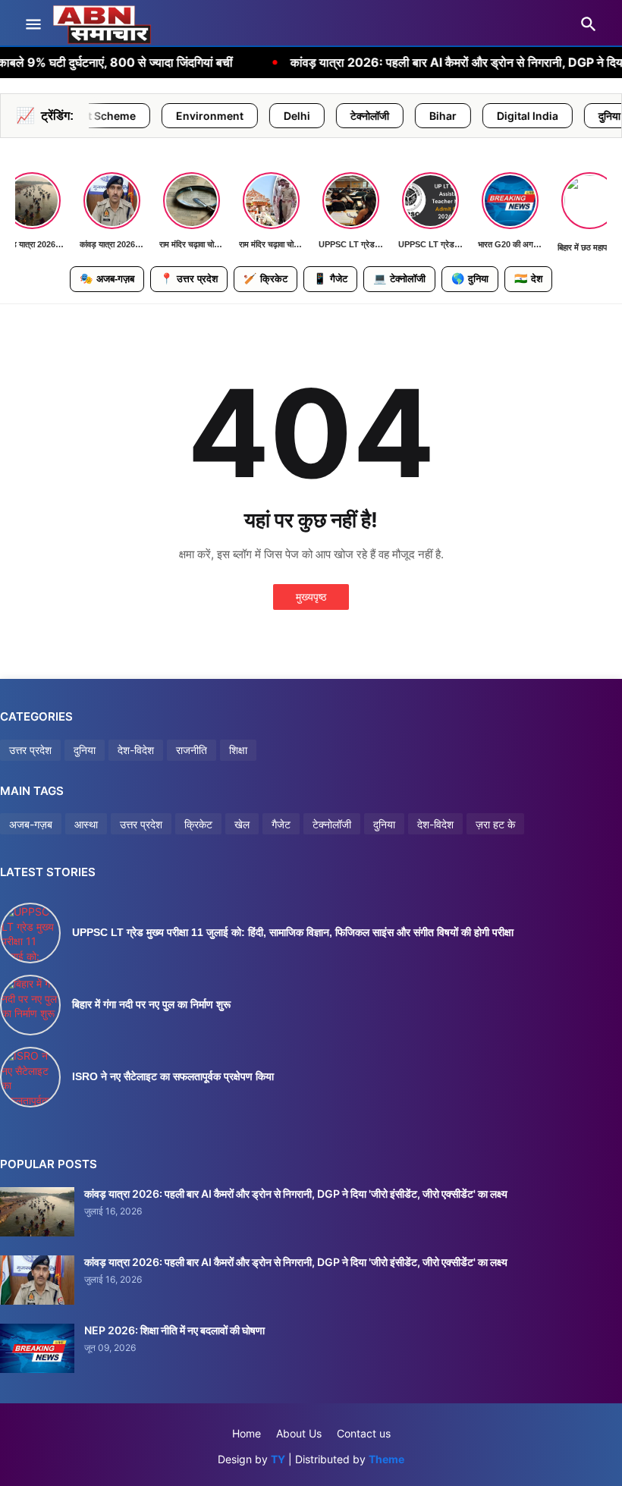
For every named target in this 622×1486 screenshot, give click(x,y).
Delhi (239, 115)
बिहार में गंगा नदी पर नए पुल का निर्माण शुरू (151, 1004)
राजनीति (191, 749)
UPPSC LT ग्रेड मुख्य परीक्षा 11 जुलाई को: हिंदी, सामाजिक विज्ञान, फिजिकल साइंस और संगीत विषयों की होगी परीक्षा (293, 932)
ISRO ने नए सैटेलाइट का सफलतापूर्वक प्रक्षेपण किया (173, 1076)
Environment (152, 115)
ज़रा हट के (495, 824)
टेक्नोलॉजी (312, 115)
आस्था (86, 824)
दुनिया (552, 115)
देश (528, 278)
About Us (299, 1433)
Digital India (470, 115)
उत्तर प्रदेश (189, 278)
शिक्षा (238, 749)
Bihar (385, 115)
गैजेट (330, 278)
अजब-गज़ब (107, 278)
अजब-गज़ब (30, 824)
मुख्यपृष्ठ (311, 596)
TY (278, 1459)
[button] (32, 25)
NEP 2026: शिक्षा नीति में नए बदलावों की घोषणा (174, 1330)
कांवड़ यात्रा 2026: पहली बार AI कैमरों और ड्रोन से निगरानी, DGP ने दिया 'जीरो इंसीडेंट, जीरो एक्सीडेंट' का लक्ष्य (295, 1193)
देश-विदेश (136, 749)
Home (246, 1433)
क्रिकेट (265, 278)
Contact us (364, 1433)
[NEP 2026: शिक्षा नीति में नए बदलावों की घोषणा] (37, 1348)
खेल (242, 824)
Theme (386, 1459)
